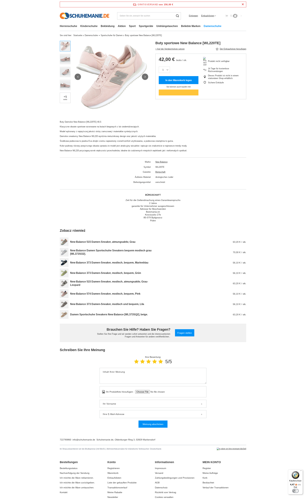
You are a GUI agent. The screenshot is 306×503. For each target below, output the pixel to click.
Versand (159, 473)
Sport (132, 26)
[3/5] (148, 361)
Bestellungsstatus (68, 468)
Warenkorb (112, 473)
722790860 (65, 439)
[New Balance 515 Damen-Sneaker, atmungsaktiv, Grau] (64, 241)
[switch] (295, 491)
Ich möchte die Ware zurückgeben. (77, 482)
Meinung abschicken (153, 424)
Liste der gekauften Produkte (122, 482)
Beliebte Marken (190, 26)
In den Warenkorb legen (178, 80)
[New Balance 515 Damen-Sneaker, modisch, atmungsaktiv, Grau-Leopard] (64, 283)
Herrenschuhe (68, 26)
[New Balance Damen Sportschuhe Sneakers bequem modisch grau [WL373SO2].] (64, 252)
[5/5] (160, 361)
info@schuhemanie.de (84, 439)
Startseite (77, 35)
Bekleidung (108, 26)
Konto (111, 462)
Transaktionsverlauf (117, 487)
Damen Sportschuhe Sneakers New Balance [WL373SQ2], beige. (109, 314)
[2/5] (142, 361)
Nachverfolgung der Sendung (74, 473)
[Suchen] (177, 15)
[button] (78, 77)
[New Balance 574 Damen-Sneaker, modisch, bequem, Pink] (64, 293)
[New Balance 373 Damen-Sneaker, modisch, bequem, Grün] (64, 273)
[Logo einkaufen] (84, 16)
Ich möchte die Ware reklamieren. (77, 478)
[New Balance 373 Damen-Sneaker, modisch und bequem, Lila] (64, 304)
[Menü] (301, 471)
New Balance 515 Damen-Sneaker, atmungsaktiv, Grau (102, 241)
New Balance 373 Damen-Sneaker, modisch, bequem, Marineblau (109, 262)
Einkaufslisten (207, 16)
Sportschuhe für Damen (112, 35)
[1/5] (136, 361)
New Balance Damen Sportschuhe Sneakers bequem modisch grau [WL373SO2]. (111, 252)
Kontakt (63, 492)
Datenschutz (161, 487)
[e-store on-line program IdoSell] (231, 449)
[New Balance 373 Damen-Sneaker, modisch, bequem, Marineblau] (64, 262)
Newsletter (112, 497)
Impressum (160, 468)
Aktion (122, 26)
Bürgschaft (160, 172)
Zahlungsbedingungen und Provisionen (174, 478)
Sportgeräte (146, 26)
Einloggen (193, 16)
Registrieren (113, 468)
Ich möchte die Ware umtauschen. (77, 487)
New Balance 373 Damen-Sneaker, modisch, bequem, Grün (105, 273)
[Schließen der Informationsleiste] (243, 4)
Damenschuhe (212, 26)
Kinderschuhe (89, 26)
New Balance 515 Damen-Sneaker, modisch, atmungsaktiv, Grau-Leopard (109, 283)
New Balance (161, 162)
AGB (157, 482)
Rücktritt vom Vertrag (165, 492)
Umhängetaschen (167, 26)
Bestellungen (69, 462)
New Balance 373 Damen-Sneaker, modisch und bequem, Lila (107, 304)
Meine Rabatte (114, 492)
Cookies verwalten (164, 497)
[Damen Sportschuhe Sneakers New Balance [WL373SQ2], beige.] (64, 314)
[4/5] (154, 361)
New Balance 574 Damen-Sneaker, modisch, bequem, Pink (105, 293)
